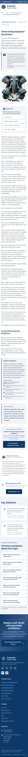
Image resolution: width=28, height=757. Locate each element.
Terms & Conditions (6, 754)
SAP (15, 668)
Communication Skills (7, 690)
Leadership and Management (9, 682)
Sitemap (24, 754)
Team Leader (5, 696)
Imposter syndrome (12, 137)
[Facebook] (6, 668)
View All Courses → (6, 698)
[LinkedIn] (2, 668)
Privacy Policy (16, 754)
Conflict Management (7, 688)
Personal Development (16, 12)
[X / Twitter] (11, 668)
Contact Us (4, 718)
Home (2, 12)
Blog (7, 12)
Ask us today (4, 608)
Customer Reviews (6, 713)
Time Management (6, 693)
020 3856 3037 (7, 1)
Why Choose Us (5, 710)
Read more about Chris (17, 471)
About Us (3, 707)
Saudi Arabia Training (7, 721)
